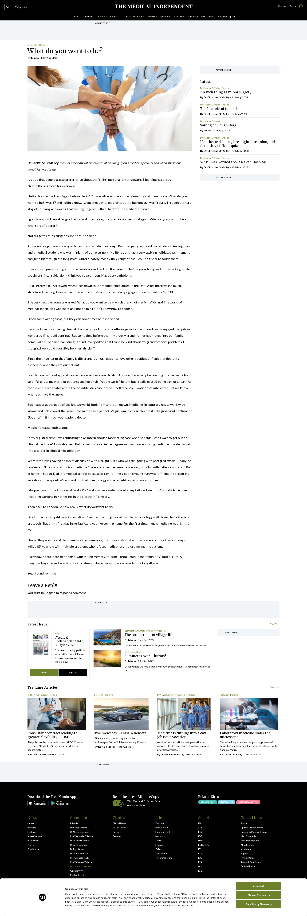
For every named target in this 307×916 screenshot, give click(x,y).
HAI (200, 866)
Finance (159, 844)
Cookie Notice (248, 866)
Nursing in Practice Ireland (254, 832)
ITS (200, 832)
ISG (200, 836)
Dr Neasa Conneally (166, 695)
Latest (44, 695)
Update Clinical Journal (252, 827)
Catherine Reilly (233, 754)
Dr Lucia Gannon (78, 844)
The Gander (161, 853)
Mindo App (246, 849)
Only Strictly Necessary (258, 904)
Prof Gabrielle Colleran (81, 836)
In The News (33, 695)
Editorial (74, 823)
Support (245, 853)
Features (224, 695)
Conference (33, 849)
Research (117, 832)
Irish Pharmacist (249, 836)
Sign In (244, 823)
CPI (200, 827)
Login (44, 672)
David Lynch (38, 754)
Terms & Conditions (251, 862)
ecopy (58, 633)
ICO (200, 870)
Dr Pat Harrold (77, 849)
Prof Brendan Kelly (79, 857)
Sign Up (73, 672)
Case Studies (119, 827)
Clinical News (119, 823)
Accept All (258, 886)
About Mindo (247, 844)
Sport (158, 840)
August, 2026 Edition (136, 805)
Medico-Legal (77, 875)
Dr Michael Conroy (79, 840)
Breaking (32, 827)
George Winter (77, 870)
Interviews (33, 840)
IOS (200, 857)
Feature (117, 836)
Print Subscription (250, 840)
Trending (52, 695)
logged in (52, 593)
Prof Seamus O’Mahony (82, 862)
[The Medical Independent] (153, 6)
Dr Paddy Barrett (78, 827)
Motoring (98, 695)
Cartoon (159, 823)
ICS (200, 853)
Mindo (35, 57)
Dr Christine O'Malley (38, 45)
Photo (31, 844)
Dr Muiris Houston (79, 853)
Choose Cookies (257, 895)
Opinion (225, 88)
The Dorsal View (163, 857)
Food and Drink (162, 832)
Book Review (161, 827)
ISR (200, 823)
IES (199, 849)
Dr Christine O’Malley (81, 866)
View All (273, 624)
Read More (274, 687)
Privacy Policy (247, 857)
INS (200, 862)
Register (282, 6)
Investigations (35, 836)
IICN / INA (203, 844)
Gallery (158, 849)
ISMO (201, 840)
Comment (129, 630)
